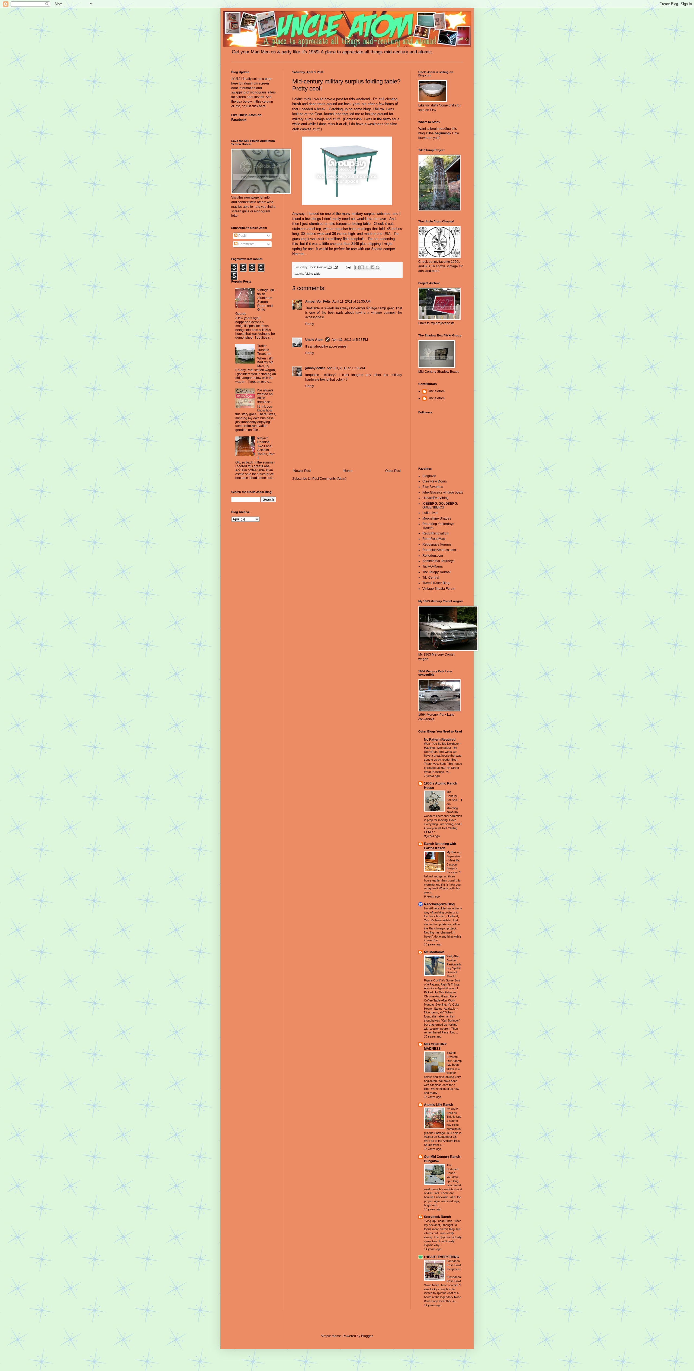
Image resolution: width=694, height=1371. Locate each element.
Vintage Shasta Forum (438, 589)
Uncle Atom (314, 340)
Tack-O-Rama (432, 566)
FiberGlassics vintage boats (442, 492)
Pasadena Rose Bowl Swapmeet (453, 1265)
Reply (309, 324)
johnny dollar (315, 368)
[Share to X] (367, 267)
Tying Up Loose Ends (438, 1221)
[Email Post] (348, 267)
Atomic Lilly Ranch (438, 1105)
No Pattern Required (439, 739)
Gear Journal (324, 114)
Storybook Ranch (437, 1217)
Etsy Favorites (432, 487)
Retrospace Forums (436, 544)
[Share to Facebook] (372, 267)
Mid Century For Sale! (452, 796)
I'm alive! (452, 1108)
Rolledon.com (432, 556)
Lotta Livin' (430, 513)
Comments (245, 244)
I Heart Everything (435, 498)
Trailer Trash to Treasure (264, 350)
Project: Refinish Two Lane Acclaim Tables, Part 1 (266, 448)
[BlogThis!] (362, 267)
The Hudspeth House (452, 1169)
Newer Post (302, 471)
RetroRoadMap (433, 539)
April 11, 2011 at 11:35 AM (351, 301)
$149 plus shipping (366, 244)
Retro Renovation (435, 533)
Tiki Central (430, 577)
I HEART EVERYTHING (441, 1257)
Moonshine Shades (436, 518)
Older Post (393, 471)
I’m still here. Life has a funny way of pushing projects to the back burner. (443, 912)
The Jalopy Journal (436, 572)
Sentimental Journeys (438, 561)
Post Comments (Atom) (329, 479)
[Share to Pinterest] (377, 267)
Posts (241, 236)
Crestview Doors (434, 481)
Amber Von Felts (318, 301)
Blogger (366, 1336)
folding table (312, 273)
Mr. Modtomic (434, 952)
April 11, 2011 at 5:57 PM (350, 340)
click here (259, 106)
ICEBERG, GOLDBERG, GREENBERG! (440, 505)
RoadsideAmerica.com (439, 550)
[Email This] (357, 267)
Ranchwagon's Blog (439, 904)
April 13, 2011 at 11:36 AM (346, 368)
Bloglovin (429, 476)
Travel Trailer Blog (435, 583)
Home (347, 471)
